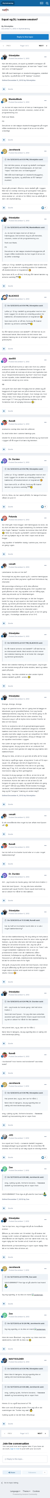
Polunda (13, 516)
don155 (12, 358)
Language (14, 1491)
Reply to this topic (25, 37)
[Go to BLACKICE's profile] (4, 297)
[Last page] (46, 46)
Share (12, 1472)
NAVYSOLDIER (16, 1359)
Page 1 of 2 (24, 46)
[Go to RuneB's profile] (4, 422)
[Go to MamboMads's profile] (4, 100)
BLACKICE (14, 296)
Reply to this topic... (15, 1459)
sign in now (14, 1449)
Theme (26, 1491)
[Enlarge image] (29, 270)
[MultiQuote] (4, 89)
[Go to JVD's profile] (4, 1136)
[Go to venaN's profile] (4, 565)
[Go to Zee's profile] (4, 1168)
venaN (12, 564)
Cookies (36, 1491)
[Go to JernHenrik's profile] (4, 151)
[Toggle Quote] (6, 159)
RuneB (12, 421)
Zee (11, 1167)
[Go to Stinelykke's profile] (4, 57)
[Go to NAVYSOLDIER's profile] (4, 1360)
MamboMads (15, 99)
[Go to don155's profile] (4, 360)
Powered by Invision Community (25, 1494)
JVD (11, 1135)
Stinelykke (8, 26)
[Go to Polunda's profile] (4, 518)
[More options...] (45, 57)
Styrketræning (24, 29)
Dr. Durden (14, 459)
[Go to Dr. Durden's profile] (4, 460)
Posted (19, 58)
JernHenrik (14, 149)
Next (41, 46)
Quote (10, 89)
